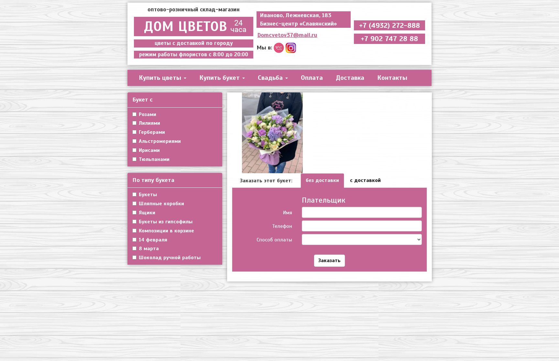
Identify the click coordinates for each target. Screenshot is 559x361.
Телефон (282, 226)
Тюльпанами (154, 159)
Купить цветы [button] (161, 78)
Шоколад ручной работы (170, 257)
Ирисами (149, 150)
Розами (147, 114)
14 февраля (153, 240)
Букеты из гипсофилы (165, 221)
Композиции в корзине (166, 231)
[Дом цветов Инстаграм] (291, 47)
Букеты (148, 194)
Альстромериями (160, 141)
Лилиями (149, 123)
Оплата (312, 78)
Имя (287, 212)
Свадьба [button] (271, 78)
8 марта (149, 248)
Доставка (350, 78)
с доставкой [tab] (365, 180)
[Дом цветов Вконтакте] (279, 47)
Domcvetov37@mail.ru (287, 34)
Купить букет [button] (220, 78)
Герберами (152, 132)
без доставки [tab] (322, 180)
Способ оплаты (274, 240)
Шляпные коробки (161, 203)
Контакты (392, 78)
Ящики (147, 212)
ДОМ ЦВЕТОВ (185, 26)
